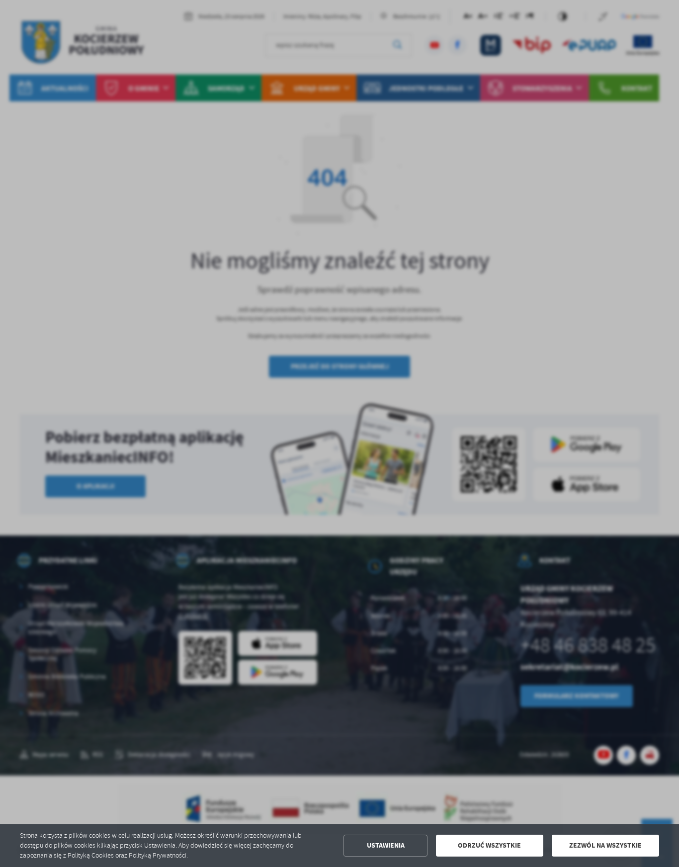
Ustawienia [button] (386, 845)
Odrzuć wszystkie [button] (489, 845)
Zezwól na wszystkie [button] (605, 845)
